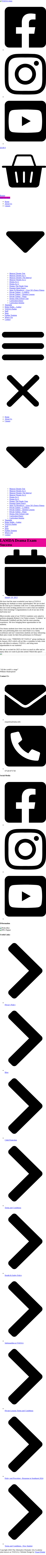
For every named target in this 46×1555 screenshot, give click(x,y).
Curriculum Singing (16, 303)
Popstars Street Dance (17, 288)
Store (7, 313)
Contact (7, 319)
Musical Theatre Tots (17, 273)
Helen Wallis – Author (13, 307)
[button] (23, 368)
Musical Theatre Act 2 (17, 280)
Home (7, 202)
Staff (6, 311)
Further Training (11, 315)
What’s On (9, 317)
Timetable (8, 305)
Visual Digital (40, 1552)
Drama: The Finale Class (18, 286)
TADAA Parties (11, 309)
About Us (8, 204)
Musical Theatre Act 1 (17, 276)
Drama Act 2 (14, 284)
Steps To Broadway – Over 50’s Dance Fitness (26, 290)
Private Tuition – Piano (18, 296)
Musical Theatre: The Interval (20, 278)
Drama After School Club (19, 299)
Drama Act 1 (14, 282)
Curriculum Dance (16, 301)
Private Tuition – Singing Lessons (22, 294)
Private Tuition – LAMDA (19, 292)
